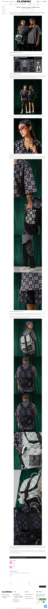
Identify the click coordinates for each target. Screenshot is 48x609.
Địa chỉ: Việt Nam (5, 1)
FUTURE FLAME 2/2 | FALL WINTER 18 (4, 11)
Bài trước (42, 557)
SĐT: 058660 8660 (12, 1)
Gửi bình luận (42, 586)
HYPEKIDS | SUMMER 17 (3, 7)
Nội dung (11, 574)
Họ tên (11, 582)
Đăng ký (42, 599)
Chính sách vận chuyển (29, 598)
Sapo (31, 608)
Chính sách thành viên (29, 594)
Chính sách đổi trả (28, 596)
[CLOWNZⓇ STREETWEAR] (24, 1)
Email (29, 582)
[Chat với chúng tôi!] (45, 606)
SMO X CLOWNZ (4, 13)
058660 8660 (16, 601)
